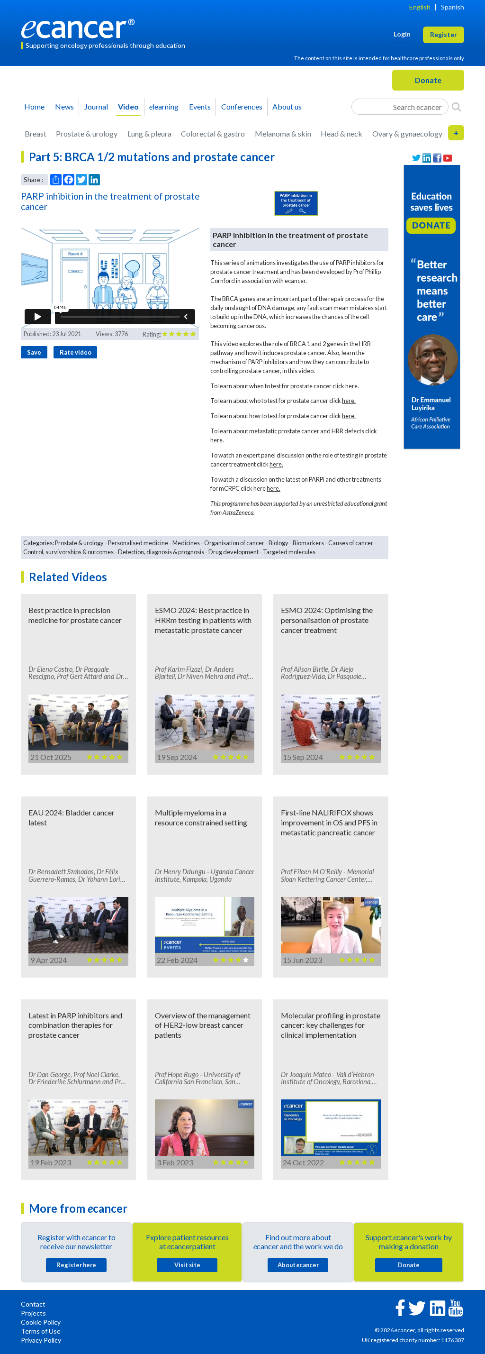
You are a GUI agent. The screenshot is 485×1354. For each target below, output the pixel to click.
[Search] (456, 107)
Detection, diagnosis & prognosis (161, 552)
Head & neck (341, 133)
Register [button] (443, 34)
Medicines (186, 543)
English (420, 7)
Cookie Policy (41, 1322)
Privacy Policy (41, 1340)
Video (128, 106)
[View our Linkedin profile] (426, 158)
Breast (35, 133)
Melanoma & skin (283, 133)
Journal (96, 106)
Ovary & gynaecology (407, 133)
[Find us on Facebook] (437, 158)
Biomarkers (308, 543)
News (64, 106)
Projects (33, 1313)
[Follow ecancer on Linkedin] (437, 1307)
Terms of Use (41, 1331)
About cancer (298, 1265)
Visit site (187, 1265)
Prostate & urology (86, 133)
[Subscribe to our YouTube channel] (447, 158)
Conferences (241, 106)
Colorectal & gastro (213, 133)
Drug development (233, 552)
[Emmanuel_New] (432, 306)
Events (200, 106)
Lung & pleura (149, 133)
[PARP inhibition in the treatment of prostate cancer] (296, 203)
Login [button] (402, 34)
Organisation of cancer (234, 543)
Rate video (75, 352)
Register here (76, 1265)
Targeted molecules (289, 552)
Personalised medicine (138, 543)
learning (164, 106)
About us (287, 106)
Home (34, 106)
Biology (278, 543)
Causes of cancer (350, 543)
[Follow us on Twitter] (416, 158)
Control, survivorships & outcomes (68, 552)
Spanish (452, 7)
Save (34, 352)
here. (352, 386)
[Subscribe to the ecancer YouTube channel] (455, 1307)
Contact (33, 1304)
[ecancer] (80, 27)
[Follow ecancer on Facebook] (400, 1307)
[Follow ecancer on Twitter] (417, 1307)
